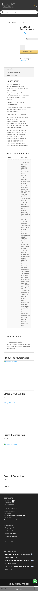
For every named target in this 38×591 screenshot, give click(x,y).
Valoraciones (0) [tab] (11, 75)
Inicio (5, 23)
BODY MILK (11, 23)
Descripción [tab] (9, 69)
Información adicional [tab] (13, 72)
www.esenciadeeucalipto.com (12, 520)
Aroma (22, 39)
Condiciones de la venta (11, 539)
